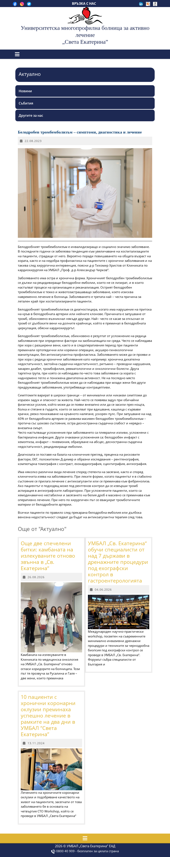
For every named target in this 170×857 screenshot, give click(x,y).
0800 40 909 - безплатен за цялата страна (87, 851)
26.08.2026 (36, 577)
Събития (26, 103)
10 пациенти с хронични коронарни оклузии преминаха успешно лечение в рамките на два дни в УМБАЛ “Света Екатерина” (48, 715)
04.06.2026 (103, 589)
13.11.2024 (36, 743)
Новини (25, 91)
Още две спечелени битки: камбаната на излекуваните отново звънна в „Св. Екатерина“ (48, 556)
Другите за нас (31, 115)
